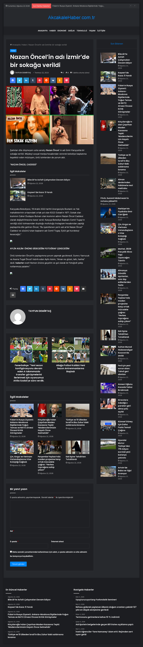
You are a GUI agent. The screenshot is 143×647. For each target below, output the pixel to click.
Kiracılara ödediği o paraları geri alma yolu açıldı (124, 406)
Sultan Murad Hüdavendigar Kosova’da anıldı (125, 351)
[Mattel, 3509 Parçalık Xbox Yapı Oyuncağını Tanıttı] (108, 252)
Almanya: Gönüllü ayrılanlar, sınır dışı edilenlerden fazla (124, 277)
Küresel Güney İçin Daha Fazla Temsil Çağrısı (125, 426)
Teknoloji (82, 31)
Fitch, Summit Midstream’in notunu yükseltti (115, 199)
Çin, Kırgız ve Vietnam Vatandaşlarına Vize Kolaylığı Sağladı (21, 459)
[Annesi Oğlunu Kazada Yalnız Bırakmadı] (108, 388)
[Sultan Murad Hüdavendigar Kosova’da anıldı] (108, 351)
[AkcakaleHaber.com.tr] (71, 17)
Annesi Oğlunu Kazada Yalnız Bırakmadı (125, 387)
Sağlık (71, 31)
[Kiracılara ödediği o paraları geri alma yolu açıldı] (108, 404)
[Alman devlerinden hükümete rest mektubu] (108, 183)
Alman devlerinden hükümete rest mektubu (125, 184)
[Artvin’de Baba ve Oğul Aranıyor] (108, 471)
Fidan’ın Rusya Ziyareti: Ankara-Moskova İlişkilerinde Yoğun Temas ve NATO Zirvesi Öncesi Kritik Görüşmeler (22, 426)
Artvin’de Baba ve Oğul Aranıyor (124, 470)
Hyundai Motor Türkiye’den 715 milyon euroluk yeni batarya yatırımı (124, 449)
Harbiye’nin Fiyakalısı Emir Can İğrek (125, 211)
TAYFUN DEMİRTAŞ (23, 73)
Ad (12, 531)
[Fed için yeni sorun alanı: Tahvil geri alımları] (108, 369)
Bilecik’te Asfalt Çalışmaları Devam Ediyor (49, 179)
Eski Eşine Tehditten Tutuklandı (76, 458)
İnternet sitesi (57, 541)
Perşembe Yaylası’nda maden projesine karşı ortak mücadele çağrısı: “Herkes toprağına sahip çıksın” (49, 463)
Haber (52, 31)
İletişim (101, 31)
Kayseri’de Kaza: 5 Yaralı (40, 192)
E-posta (14, 541)
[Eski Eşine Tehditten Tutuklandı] (78, 447)
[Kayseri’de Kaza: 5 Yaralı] (17, 196)
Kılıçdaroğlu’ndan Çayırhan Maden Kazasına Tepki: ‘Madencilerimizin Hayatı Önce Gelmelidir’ (47, 426)
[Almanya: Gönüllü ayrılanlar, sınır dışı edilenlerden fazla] (108, 274)
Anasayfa (42, 31)
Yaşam (92, 31)
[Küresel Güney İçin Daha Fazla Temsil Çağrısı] (108, 425)
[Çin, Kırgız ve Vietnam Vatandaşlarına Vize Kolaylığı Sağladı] (22, 447)
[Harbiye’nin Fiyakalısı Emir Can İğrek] (108, 212)
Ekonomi (62, 31)
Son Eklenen (117, 43)
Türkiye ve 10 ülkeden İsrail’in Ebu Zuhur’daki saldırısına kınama (77, 422)
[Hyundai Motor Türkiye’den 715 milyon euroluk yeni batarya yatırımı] (108, 444)
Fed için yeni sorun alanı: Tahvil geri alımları (124, 370)
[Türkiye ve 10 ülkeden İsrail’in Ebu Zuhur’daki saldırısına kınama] (78, 410)
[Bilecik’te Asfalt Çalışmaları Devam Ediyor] (17, 183)
